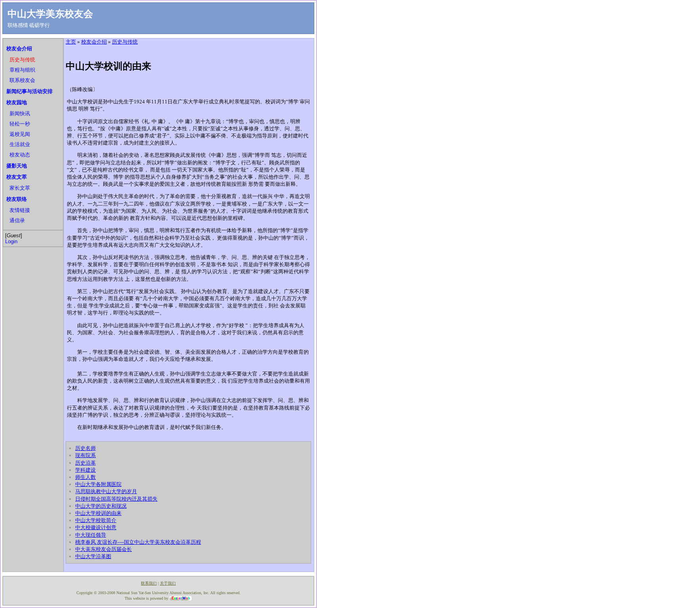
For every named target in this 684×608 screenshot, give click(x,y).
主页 (71, 42)
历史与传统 (22, 60)
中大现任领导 (90, 535)
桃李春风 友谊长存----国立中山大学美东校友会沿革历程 (138, 542)
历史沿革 (85, 463)
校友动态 (20, 155)
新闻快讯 (20, 113)
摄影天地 (16, 166)
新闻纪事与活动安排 (29, 91)
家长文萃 (20, 188)
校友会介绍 (19, 48)
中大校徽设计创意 (95, 527)
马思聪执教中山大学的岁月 (106, 491)
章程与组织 (22, 70)
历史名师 (85, 448)
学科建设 (85, 470)
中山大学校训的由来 (98, 513)
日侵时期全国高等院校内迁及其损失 (116, 499)
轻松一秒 (20, 124)
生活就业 (20, 144)
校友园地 (16, 102)
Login (11, 241)
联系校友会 (22, 80)
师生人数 (85, 477)
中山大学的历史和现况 (101, 506)
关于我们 (168, 583)
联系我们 (149, 583)
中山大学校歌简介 (95, 520)
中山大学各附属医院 (98, 484)
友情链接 (20, 210)
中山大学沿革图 (93, 556)
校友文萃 (16, 177)
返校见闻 (20, 134)
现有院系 (85, 455)
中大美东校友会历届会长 (103, 549)
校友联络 (16, 199)
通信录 (17, 220)
